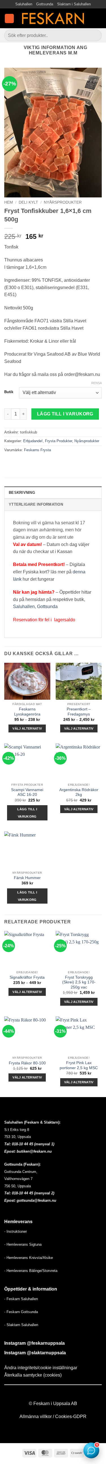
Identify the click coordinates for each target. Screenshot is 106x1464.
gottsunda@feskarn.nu (36, 1200)
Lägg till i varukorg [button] (27, 812)
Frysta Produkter (58, 441)
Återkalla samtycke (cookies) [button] (33, 1375)
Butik (8, 392)
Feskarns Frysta (37, 450)
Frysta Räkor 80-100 (27, 1063)
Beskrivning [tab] (22, 492)
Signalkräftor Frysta (27, 977)
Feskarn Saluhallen (22, 1299)
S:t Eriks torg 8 (16, 1130)
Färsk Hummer (27, 878)
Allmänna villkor (36, 1416)
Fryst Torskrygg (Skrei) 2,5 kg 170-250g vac (79, 982)
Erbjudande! (33, 441)
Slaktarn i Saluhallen (74, 4)
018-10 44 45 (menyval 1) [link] (33, 1144)
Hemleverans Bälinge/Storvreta (32, 1271)
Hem (8, 202)
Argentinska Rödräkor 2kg (78, 792)
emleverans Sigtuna (25, 1244)
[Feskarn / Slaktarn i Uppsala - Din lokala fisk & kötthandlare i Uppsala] (53, 18)
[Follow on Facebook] (49, 1393)
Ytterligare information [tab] (36, 504)
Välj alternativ (27, 728)
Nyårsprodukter (63, 202)
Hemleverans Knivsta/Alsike (30, 1258)
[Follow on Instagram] (56, 1393)
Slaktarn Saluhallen (22, 1325)
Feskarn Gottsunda (22, 1312)
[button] (9, 18)
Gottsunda (44, 4)
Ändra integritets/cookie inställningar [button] (40, 1367)
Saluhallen (23, 4)
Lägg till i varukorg (65, 413)
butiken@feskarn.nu (34, 1151)
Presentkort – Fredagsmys (79, 711)
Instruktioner (17, 1231)
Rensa (96, 383)
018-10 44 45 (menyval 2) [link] (33, 1193)
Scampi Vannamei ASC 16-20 (27, 792)
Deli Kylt (28, 202)
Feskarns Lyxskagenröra (27, 711)
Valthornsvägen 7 (18, 1179)
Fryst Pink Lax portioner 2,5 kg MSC (79, 1065)
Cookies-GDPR (70, 1416)
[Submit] (95, 35)
